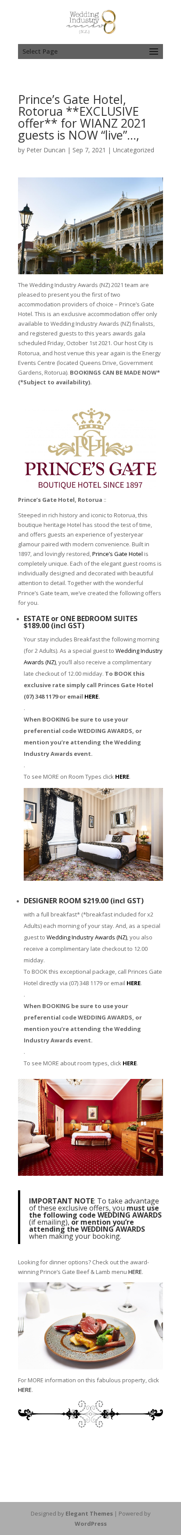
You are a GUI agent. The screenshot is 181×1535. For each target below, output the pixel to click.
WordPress (91, 1524)
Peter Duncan (45, 150)
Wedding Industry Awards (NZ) (87, 937)
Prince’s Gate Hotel (117, 554)
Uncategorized (133, 150)
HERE (91, 696)
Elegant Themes (89, 1513)
